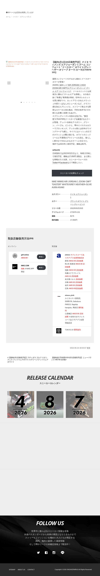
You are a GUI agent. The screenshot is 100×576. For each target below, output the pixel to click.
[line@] (61, 552)
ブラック (73, 201)
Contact (31, 570)
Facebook (63, 162)
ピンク (82, 204)
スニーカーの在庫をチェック (72, 173)
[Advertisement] (50, 446)
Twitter (55, 162)
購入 (42, 257)
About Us (21, 570)
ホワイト (81, 201)
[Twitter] (38, 552)
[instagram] (53, 552)
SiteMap (12, 570)
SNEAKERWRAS (72, 569)
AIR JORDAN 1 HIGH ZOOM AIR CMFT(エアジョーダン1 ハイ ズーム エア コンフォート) (71, 88)
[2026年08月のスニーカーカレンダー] (50, 404)
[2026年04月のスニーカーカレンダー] (20, 404)
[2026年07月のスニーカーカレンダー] (79, 404)
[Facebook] (46, 552)
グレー (76, 204)
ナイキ (72, 194)
